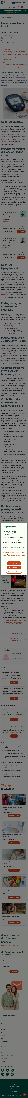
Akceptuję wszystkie (14, 563)
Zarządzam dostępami (14, 571)
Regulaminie (6, 552)
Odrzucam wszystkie (14, 567)
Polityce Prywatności (15, 552)
